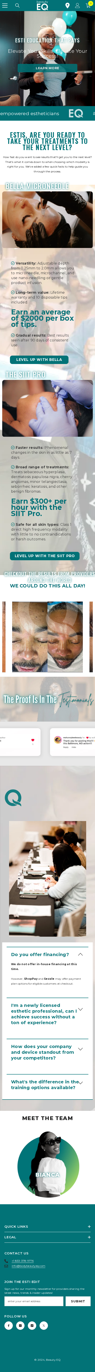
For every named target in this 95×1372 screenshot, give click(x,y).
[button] (47, 954)
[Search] (17, 5)
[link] (47, 637)
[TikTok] (32, 1325)
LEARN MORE (47, 68)
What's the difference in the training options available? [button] (45, 1084)
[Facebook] (8, 1325)
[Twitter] (44, 1325)
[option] (47, 637)
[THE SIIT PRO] (47, 408)
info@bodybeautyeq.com (28, 1265)
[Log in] (77, 5)
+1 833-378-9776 (23, 1260)
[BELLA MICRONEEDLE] (47, 219)
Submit (78, 1301)
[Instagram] (20, 1325)
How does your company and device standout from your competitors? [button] (42, 1052)
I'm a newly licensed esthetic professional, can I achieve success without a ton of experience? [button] (44, 1014)
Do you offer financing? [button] (40, 954)
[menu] (5, 5)
